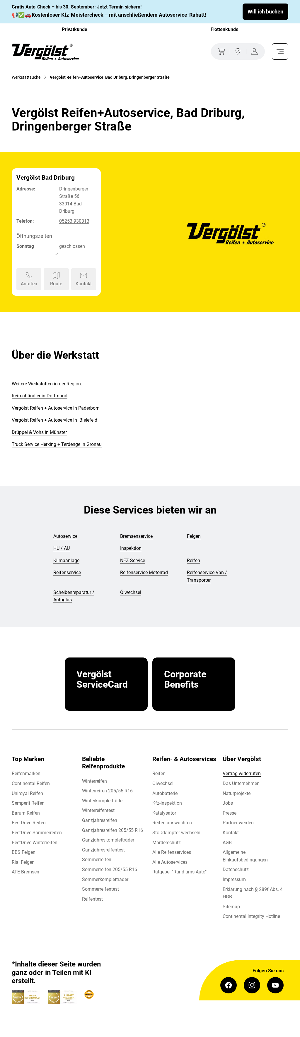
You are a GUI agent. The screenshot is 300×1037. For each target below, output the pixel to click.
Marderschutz (166, 842)
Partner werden (238, 822)
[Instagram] (252, 985)
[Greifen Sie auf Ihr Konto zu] (255, 51)
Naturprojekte (236, 793)
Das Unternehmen (241, 783)
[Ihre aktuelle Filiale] (238, 51)
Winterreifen (94, 781)
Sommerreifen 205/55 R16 (109, 869)
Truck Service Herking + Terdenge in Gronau (57, 444)
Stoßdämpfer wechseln (176, 832)
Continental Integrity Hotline (251, 916)
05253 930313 (74, 221)
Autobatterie (165, 793)
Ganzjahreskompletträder (108, 840)
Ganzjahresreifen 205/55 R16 (112, 830)
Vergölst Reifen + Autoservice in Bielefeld (54, 420)
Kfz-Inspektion (167, 803)
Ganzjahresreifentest (103, 850)
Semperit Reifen (28, 803)
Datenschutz (236, 869)
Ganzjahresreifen (99, 820)
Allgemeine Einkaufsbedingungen (245, 856)
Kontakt (231, 832)
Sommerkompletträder (105, 879)
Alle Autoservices (170, 862)
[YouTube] (275, 985)
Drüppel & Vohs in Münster (39, 432)
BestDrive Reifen (29, 822)
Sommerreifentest (100, 889)
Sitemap (231, 906)
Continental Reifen (31, 783)
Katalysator (164, 813)
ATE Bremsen (25, 872)
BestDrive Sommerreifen (37, 832)
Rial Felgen (23, 862)
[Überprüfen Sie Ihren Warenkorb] (220, 51)
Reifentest (92, 899)
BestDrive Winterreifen (34, 842)
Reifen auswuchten (172, 822)
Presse (229, 813)
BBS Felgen (23, 852)
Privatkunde (74, 29)
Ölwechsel (162, 783)
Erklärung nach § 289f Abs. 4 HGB (253, 893)
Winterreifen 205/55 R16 (107, 791)
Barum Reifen (26, 813)
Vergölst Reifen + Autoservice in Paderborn (56, 408)
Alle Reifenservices (171, 852)
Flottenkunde (224, 29)
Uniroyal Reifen (27, 793)
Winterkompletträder (103, 800)
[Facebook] (228, 985)
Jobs (228, 803)
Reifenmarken (26, 773)
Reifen (159, 773)
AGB (227, 842)
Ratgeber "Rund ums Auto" (179, 872)
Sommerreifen (96, 859)
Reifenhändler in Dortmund (39, 396)
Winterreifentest (98, 810)
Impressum (234, 879)
